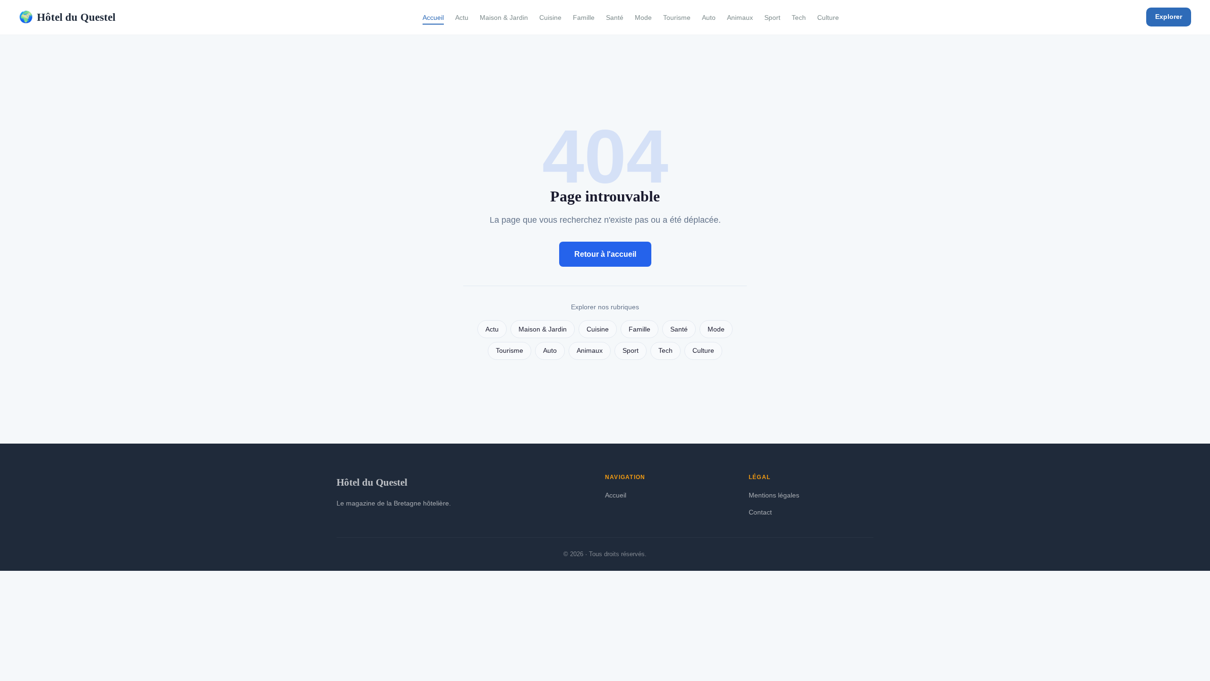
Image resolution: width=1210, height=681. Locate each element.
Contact (760, 512)
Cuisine (550, 17)
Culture (828, 17)
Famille (584, 17)
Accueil (433, 17)
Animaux (740, 17)
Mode (643, 17)
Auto (709, 17)
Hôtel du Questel (67, 17)
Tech (799, 17)
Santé (614, 17)
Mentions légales (774, 495)
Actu (461, 17)
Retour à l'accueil (605, 254)
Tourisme (677, 17)
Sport (772, 17)
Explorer (1168, 16)
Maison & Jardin (504, 17)
